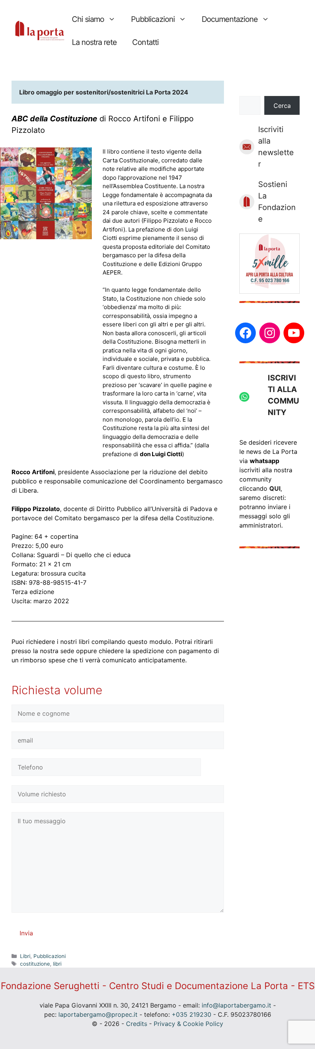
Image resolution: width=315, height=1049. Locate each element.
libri (57, 964)
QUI (274, 488)
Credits (136, 1023)
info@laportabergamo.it (236, 1005)
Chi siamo (88, 19)
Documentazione (230, 19)
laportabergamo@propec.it (98, 1014)
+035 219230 (191, 1014)
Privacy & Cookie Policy (188, 1023)
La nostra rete (94, 42)
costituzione (35, 964)
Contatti (145, 42)
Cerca (282, 105)
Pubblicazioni (152, 19)
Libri (25, 956)
